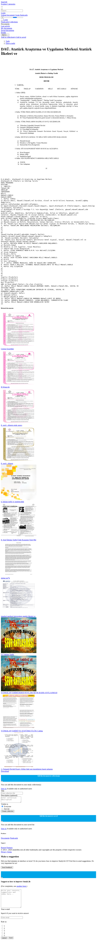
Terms (9, 852)
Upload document (8, 15)
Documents (5, 838)
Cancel (4, 938)
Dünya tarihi (10, 43)
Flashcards (5, 22)
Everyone (7, 806)
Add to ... (5, 35)
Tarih (8, 41)
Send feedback (7, 867)
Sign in (4, 789)
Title (2, 791)
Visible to (4, 804)
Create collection (7, 811)
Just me (6, 809)
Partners (10, 848)
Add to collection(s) (8, 37)
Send (11, 938)
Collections (13, 22)
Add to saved (21, 37)
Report (3, 848)
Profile (3, 33)
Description (9, 795)
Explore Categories (8, 4)
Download (5, 771)
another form (22, 886)
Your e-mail (5, 909)
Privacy (4, 852)
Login (3, 13)
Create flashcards (21, 15)
